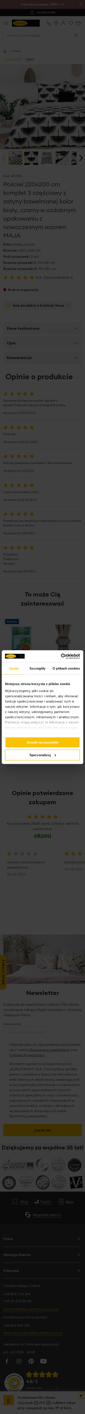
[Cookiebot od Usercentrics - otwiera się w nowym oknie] (61, 656)
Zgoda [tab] (14, 668)
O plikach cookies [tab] (66, 668)
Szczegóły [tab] (37, 668)
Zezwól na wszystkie (43, 742)
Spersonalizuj (40, 755)
